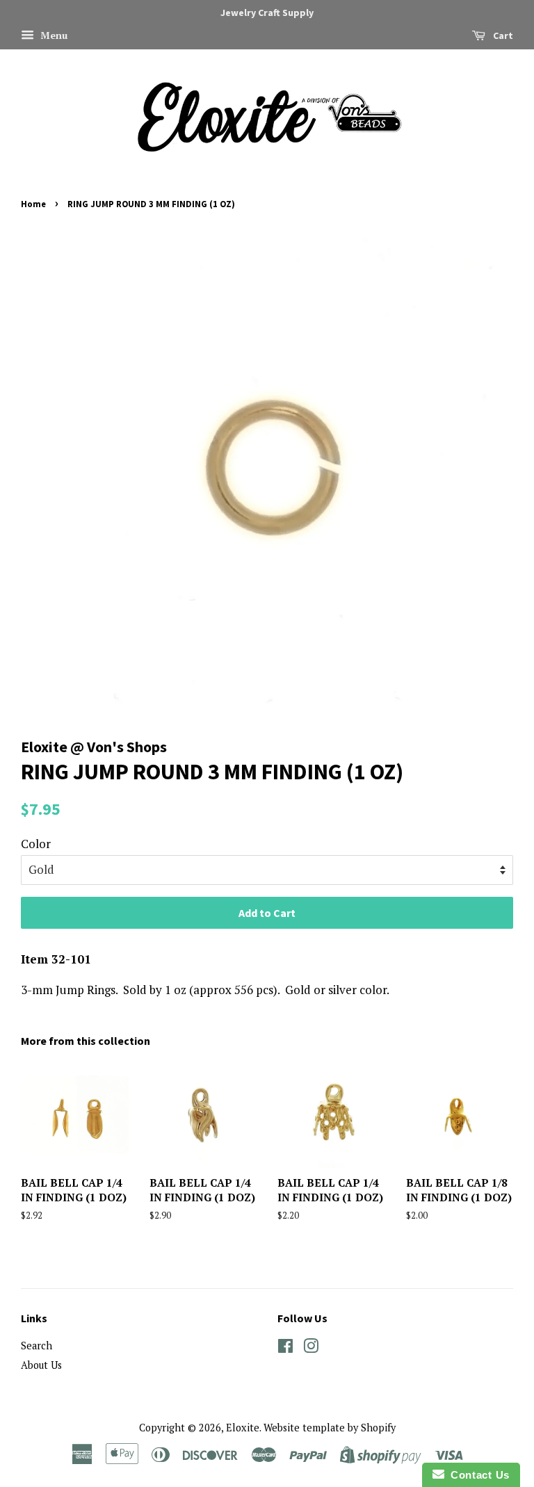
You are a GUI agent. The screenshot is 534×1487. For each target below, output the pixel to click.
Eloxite (242, 1427)
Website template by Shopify (330, 1427)
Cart (502, 35)
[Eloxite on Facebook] (285, 1348)
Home (33, 203)
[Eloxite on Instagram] (310, 1348)
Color (36, 844)
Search (36, 1345)
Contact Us (477, 1475)
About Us (41, 1365)
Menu (52, 35)
